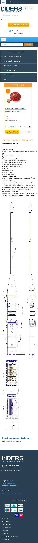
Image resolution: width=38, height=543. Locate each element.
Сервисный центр (8, 533)
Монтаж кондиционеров (10, 536)
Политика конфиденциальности (12, 467)
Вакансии (5, 518)
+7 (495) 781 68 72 (5, 493)
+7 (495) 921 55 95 (16, 493)
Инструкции (6, 521)
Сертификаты (6, 527)
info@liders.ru (11, 484)
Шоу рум (5, 530)
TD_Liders (10, 481)
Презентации (6, 524)
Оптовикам (5, 539)
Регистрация (21, 2)
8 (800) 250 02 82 (5, 489)
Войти (12, 2)
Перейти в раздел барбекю (15, 438)
